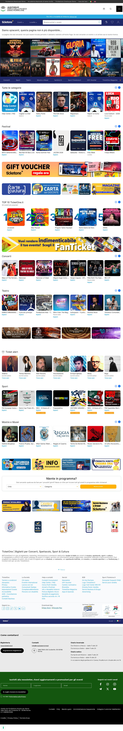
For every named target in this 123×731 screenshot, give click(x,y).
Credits (3, 718)
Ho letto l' (14, 696)
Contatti (52, 709)
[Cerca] (111, 9)
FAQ (58, 709)
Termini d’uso (25, 718)
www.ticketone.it (6, 646)
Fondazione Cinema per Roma (66, 1)
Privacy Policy (13, 718)
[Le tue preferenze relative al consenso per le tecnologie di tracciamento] (3, 727)
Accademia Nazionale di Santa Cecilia (40, 1)
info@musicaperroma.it (40, 646)
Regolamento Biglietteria (12, 650)
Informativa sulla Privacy (18, 696)
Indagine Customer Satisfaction (109, 709)
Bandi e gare (66, 709)
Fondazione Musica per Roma (15, 1)
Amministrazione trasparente (84, 709)
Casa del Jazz (82, 1)
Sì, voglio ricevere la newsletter (14, 692)
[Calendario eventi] (104, 9)
